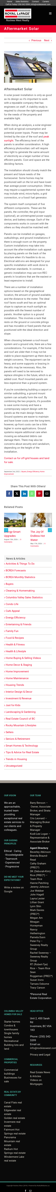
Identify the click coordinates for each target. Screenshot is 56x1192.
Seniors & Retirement (18, 738)
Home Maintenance (17, 678)
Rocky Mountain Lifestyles (21, 725)
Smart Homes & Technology (22, 745)
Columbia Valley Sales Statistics (24, 597)
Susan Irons (37, 979)
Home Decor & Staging (19, 664)
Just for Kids (13, 705)
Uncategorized (14, 765)
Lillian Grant (37, 902)
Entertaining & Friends (18, 624)
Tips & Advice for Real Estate (22, 752)
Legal (47, 1054)
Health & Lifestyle (16, 651)
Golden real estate (14, 1118)
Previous (36, 40)
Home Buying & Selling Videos (23, 658)
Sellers (9, 732)
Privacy (34, 1054)
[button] (6, 530)
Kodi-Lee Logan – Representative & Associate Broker (40, 837)
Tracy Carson (37, 987)
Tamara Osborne (39, 983)
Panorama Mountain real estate (12, 1141)
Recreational (11, 1041)
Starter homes (12, 1021)
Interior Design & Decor (19, 691)
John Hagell (37, 894)
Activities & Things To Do (20, 563)
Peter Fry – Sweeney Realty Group (39, 945)
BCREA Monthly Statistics (20, 577)
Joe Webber (37, 890)
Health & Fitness (15, 644)
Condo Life (12, 604)
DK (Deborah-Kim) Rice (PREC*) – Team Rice (40, 875)
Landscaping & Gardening (21, 711)
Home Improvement (17, 671)
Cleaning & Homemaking (20, 590)
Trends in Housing (16, 759)
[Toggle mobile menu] (50, 13)
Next (46, 40)
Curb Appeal (13, 610)
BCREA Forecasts (16, 570)
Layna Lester (37, 898)
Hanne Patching (39, 883)
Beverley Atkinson (40, 852)
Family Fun (12, 631)
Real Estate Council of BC (20, 718)
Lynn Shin (35, 906)
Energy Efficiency (33, 472)
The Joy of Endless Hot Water (37, 536)
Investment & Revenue (18, 698)
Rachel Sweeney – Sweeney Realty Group (40, 956)
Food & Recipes (15, 637)
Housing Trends (15, 685)
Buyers (23, 472)
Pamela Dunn (37, 937)
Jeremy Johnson (39, 886)
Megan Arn (36, 917)
